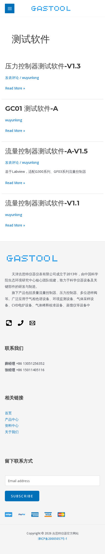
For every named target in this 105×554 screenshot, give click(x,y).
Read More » (15, 88)
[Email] (32, 323)
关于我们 (12, 431)
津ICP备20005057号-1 (52, 539)
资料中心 (12, 425)
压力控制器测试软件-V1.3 (43, 66)
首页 (8, 413)
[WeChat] (9, 323)
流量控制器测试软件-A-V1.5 (46, 151)
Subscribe (22, 496)
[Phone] (21, 323)
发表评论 (12, 77)
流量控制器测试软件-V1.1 (42, 203)
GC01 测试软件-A (31, 108)
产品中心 (12, 419)
